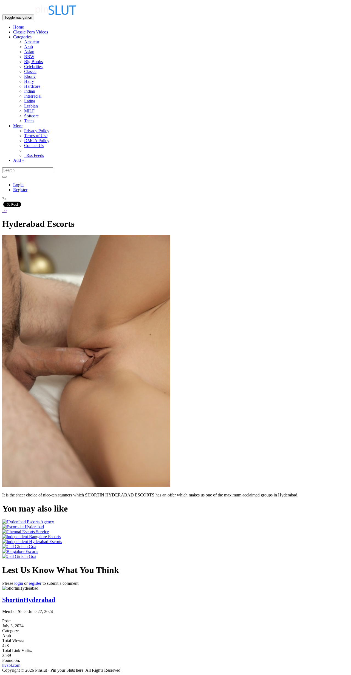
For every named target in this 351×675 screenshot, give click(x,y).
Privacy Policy (36, 130)
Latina (29, 101)
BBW (29, 56)
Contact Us (34, 145)
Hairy (29, 81)
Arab (28, 46)
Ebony (30, 76)
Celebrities (33, 66)
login (18, 583)
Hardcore (32, 86)
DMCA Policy (36, 140)
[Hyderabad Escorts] (86, 485)
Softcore (31, 116)
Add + (18, 160)
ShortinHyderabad (28, 599)
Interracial (32, 96)
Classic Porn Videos (30, 32)
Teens (29, 120)
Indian (29, 91)
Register (20, 189)
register (35, 583)
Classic (30, 71)
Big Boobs (33, 61)
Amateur (31, 41)
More (17, 125)
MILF (29, 111)
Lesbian (31, 106)
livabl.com (11, 665)
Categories (22, 37)
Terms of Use (35, 135)
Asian (29, 51)
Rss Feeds (34, 155)
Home (18, 27)
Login (18, 184)
